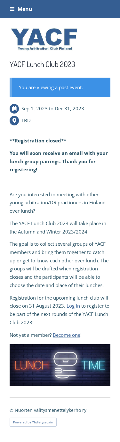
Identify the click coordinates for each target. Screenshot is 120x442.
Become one (66, 335)
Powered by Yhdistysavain (33, 422)
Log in (73, 305)
